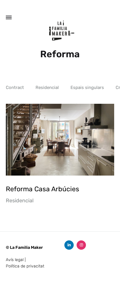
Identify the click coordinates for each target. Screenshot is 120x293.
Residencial (47, 87)
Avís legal (15, 259)
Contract (15, 87)
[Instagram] (81, 245)
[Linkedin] (69, 245)
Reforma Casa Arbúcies (42, 189)
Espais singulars (87, 87)
